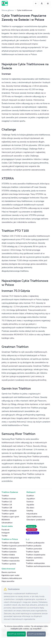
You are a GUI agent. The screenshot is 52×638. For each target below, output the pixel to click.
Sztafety (30, 510)
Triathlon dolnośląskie (10, 543)
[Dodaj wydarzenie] (35, 3)
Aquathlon (31, 498)
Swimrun (30, 501)
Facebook (5, 530)
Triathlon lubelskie (9, 552)
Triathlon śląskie (32, 552)
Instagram (6, 533)
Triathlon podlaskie (33, 546)
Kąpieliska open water (10, 575)
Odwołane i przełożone (36, 520)
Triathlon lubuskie (9, 549)
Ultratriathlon (7, 523)
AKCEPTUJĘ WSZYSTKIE (16, 634)
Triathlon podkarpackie (35, 543)
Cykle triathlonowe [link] (24, 10)
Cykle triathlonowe (34, 517)
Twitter (4, 536)
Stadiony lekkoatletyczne (12, 578)
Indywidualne (32, 514)
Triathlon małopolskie (10, 558)
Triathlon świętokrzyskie (35, 555)
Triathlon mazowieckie (11, 561)
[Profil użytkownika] (41, 3)
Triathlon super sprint (10, 517)
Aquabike (30, 504)
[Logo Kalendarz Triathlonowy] (5, 3)
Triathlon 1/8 (7, 507)
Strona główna (8, 10)
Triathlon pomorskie (34, 549)
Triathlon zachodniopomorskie (38, 566)
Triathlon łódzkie (8, 555)
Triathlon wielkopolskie (35, 563)
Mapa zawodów (8, 581)
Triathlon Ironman (9, 498)
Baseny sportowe (9, 572)
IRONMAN (6, 520)
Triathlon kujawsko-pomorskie (14, 546)
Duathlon (30, 495)
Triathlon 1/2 (7, 501)
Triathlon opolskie (9, 564)
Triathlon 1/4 (7, 504)
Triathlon (5, 495)
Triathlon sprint (8, 514)
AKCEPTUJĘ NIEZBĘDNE (36, 634)
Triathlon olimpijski (9, 510)
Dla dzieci (30, 507)
